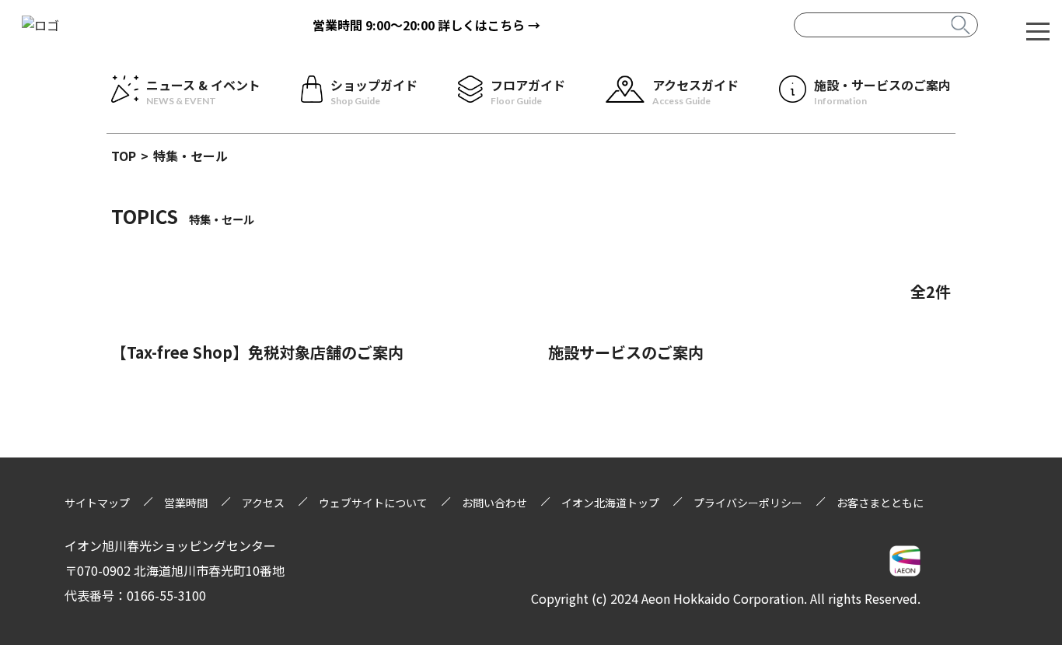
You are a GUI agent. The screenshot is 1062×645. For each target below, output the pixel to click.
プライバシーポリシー (747, 502)
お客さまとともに (880, 502)
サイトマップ (97, 502)
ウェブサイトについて (373, 502)
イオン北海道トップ (610, 502)
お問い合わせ (494, 502)
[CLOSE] (1038, 30)
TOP (123, 155)
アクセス (263, 502)
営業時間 (186, 502)
